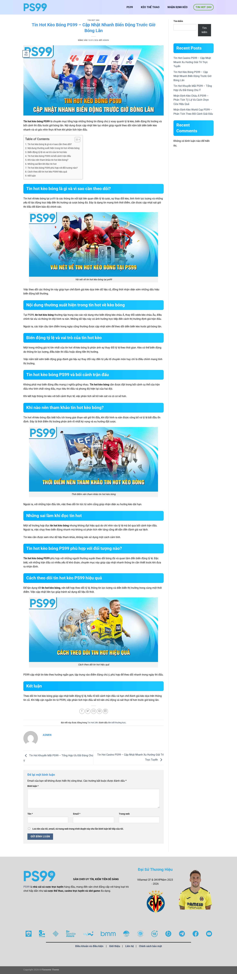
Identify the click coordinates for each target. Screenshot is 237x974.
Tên (30, 814)
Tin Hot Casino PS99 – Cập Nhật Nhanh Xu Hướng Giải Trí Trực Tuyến (192, 62)
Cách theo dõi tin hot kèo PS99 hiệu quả (47, 171)
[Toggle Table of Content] (75, 139)
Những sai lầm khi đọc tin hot (42, 164)
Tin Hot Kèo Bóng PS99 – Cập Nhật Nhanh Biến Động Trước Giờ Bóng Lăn (192, 76)
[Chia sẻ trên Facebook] (82, 711)
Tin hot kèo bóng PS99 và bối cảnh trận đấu (49, 156)
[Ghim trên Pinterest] (99, 711)
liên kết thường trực (117, 722)
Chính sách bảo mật (150, 946)
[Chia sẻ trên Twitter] (87, 711)
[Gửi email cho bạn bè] (93, 711)
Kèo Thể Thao (150, 7)
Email (76, 814)
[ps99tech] (35, 7)
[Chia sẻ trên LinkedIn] (105, 711)
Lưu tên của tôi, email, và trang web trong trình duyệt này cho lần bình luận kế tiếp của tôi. (78, 829)
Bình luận (33, 786)
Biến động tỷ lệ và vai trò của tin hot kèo (47, 152)
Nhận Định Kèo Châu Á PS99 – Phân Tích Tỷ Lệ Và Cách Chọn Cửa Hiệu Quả (191, 100)
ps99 (53, 198)
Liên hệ (129, 946)
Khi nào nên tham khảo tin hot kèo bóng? (48, 160)
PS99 (26, 886)
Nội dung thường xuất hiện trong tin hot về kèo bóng (53, 148)
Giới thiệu (114, 946)
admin (106, 40)
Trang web (124, 814)
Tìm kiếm (178, 21)
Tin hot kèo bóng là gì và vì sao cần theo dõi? (50, 144)
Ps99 (130, 7)
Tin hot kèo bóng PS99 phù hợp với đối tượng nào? (53, 168)
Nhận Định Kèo (178, 7)
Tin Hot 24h (203, 7)
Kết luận (32, 175)
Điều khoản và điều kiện (89, 946)
